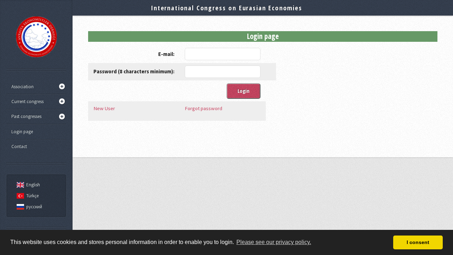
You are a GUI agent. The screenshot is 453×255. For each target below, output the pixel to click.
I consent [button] (418, 242)
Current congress (27, 101)
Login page (22, 132)
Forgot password (203, 108)
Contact (19, 146)
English (33, 185)
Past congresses (26, 116)
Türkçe (32, 196)
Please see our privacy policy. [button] (273, 242)
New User (104, 108)
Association (22, 87)
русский (34, 207)
